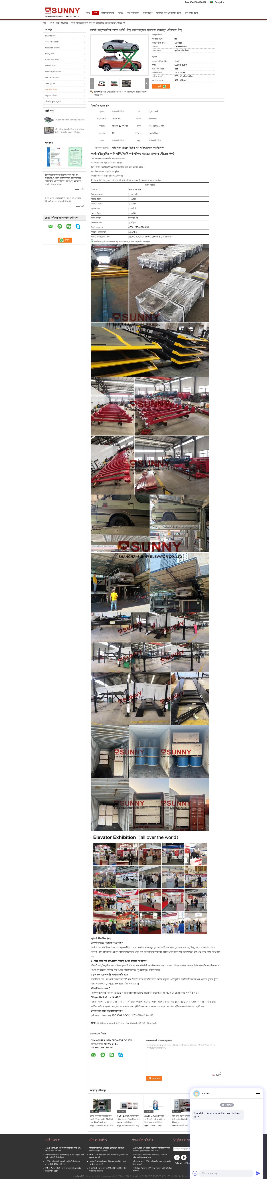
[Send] (258, 1173)
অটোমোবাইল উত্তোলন (53, 71)
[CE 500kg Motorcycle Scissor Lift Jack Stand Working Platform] (119, 55)
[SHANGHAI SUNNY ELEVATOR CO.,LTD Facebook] (184, 1158)
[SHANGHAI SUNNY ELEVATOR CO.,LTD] (92, 84)
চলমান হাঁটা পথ (50, 83)
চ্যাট (160, 86)
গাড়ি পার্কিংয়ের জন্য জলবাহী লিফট (108, 1023)
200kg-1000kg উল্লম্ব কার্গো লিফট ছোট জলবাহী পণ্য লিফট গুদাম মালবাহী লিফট (154, 1119)
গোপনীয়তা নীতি (79, 1176)
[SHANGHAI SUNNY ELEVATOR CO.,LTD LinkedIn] (177, 1158)
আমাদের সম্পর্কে (107, 12)
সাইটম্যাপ (188, 1163)
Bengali (218, 2)
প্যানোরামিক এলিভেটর (52, 47)
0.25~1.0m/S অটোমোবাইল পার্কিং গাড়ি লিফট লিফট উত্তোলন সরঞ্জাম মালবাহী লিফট (128, 1119)
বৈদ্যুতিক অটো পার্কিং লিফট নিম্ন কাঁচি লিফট (70, 119)
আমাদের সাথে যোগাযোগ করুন (168, 12)
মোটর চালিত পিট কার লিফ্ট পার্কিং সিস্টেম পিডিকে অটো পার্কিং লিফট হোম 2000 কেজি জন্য (101, 1119)
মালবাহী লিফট (49, 53)
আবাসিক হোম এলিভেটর (53, 59)
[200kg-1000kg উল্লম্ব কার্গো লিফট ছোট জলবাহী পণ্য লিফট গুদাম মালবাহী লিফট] (156, 1105)
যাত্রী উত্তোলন (50, 35)
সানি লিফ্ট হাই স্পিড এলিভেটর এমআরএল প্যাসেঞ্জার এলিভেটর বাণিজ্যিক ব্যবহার (106, 1149)
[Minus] (258, 1093)
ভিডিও (120, 12)
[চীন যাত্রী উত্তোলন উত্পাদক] (63, 12)
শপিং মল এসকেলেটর (52, 77)
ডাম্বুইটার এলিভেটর (51, 95)
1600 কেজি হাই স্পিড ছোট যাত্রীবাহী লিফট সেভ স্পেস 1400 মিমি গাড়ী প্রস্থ (62, 1162)
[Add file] (195, 1173)
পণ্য (95, 12)
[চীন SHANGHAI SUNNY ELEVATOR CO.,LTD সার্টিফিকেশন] (53, 156)
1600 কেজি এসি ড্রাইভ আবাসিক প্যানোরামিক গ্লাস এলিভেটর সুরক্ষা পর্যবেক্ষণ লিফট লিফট (151, 1149)
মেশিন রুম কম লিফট (52, 41)
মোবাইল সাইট (180, 1167)
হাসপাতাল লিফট (50, 65)
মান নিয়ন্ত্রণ (147, 12)
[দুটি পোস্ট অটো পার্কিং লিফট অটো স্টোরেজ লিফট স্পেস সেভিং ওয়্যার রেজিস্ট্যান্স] (49, 130)
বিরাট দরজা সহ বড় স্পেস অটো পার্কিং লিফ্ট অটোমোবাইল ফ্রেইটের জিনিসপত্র (183, 1119)
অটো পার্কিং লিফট (62, 23)
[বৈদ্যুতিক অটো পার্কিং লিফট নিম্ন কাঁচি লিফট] (49, 119)
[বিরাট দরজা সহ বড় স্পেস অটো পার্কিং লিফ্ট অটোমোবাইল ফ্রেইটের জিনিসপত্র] (183, 1105)
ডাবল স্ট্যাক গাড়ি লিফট (129, 1023)
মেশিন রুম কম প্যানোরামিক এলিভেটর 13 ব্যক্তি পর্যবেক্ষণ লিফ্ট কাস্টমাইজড (150, 1156)
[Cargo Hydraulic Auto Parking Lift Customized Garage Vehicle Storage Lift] (114, 83)
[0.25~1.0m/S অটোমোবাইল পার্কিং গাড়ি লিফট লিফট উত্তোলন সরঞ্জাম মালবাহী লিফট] (129, 1105)
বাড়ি (88, 12)
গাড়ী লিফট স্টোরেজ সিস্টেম (147, 1023)
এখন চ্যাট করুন (191, 13)
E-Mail (178, 1163)
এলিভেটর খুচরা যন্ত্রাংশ (52, 101)
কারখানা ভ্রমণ (133, 12)
